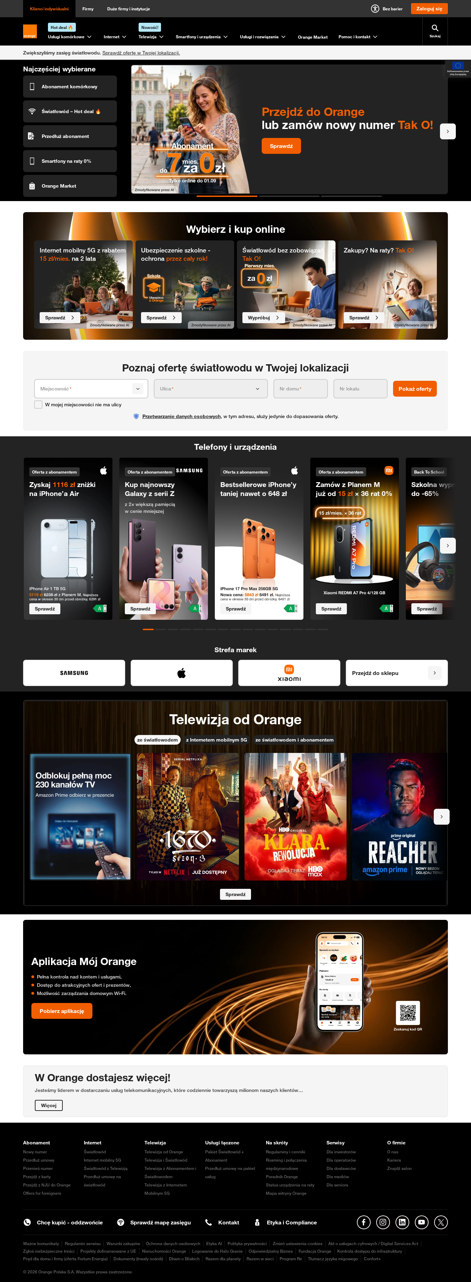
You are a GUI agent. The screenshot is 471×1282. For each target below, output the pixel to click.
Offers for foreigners (42, 1193)
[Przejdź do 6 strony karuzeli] (210, 629)
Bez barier (393, 8)
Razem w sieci (260, 1258)
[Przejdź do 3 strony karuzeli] (351, 196)
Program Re (291, 1258)
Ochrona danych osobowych (173, 1243)
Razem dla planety (223, 1258)
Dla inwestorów (341, 1151)
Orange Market (313, 37)
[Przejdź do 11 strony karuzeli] (272, 629)
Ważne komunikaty (41, 1243)
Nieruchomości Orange (164, 1251)
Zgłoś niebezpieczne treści (48, 1251)
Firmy (87, 8)
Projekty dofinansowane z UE (108, 1251)
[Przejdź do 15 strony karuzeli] (322, 629)
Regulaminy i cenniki (285, 1151)
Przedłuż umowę (38, 1160)
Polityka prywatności (247, 1243)
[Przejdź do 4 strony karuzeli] (185, 629)
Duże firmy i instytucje (128, 8)
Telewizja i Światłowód (165, 1160)
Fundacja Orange (315, 1251)
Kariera (394, 1160)
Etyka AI (214, 1243)
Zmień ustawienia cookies (297, 1243)
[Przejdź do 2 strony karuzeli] (289, 196)
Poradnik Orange (282, 1176)
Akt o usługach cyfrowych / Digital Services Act (373, 1243)
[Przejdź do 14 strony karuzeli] (310, 629)
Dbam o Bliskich (184, 1258)
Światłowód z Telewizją (106, 1168)
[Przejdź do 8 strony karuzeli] (235, 629)
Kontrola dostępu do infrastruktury (369, 1251)
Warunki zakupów (123, 1243)
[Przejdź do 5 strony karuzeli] (198, 629)
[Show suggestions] (137, 388)
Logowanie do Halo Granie (217, 1251)
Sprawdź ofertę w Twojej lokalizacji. (141, 53)
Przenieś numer (38, 1168)
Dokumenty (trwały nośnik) (138, 1258)
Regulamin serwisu (83, 1243)
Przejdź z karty (37, 1176)
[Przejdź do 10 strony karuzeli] (260, 629)
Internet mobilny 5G (102, 1160)
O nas (392, 1151)
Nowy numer (35, 1151)
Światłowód (95, 1151)
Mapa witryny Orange (286, 1193)
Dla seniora (337, 1184)
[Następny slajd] (448, 131)
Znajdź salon (399, 1168)
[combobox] (85, 389)
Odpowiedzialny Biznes (271, 1251)
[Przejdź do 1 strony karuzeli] (227, 196)
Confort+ (372, 1258)
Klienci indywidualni (49, 8)
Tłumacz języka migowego (333, 1258)
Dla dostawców (341, 1168)
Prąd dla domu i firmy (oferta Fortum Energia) (65, 1258)
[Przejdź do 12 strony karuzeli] (285, 629)
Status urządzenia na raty (290, 1184)
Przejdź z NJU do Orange (47, 1184)
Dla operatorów (341, 1160)
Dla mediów (338, 1176)
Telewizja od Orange (163, 1151)
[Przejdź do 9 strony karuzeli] (247, 629)
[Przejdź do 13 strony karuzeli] (297, 629)
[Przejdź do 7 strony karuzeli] (223, 629)
